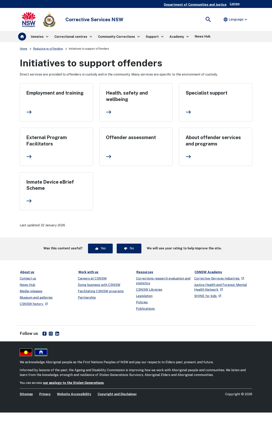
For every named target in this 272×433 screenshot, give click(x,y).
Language (235, 19)
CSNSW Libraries (149, 290)
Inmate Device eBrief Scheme (50, 185)
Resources (144, 272)
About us (27, 272)
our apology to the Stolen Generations (73, 383)
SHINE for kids (207, 296)
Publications (145, 309)
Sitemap (26, 394)
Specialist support (206, 93)
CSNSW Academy (208, 272)
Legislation (144, 296)
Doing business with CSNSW (99, 285)
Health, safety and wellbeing (127, 96)
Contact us (28, 278)
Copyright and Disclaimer (117, 394)
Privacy (45, 394)
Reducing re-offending (48, 48)
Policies (142, 302)
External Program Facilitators (46, 140)
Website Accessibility (74, 394)
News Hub (27, 285)
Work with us (88, 272)
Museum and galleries (36, 297)
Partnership (87, 297)
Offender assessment (131, 137)
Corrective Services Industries (219, 278)
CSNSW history (34, 304)
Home (23, 48)
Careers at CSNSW (92, 278)
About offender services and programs (213, 140)
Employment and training (55, 93)
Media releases (31, 291)
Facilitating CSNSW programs (101, 291)
